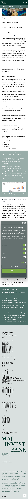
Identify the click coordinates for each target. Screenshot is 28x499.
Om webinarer (5, 426)
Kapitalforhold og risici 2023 (8, 390)
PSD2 (3, 337)
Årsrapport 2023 (5, 412)
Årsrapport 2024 (5, 411)
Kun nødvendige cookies (14, 275)
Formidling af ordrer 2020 (7, 351)
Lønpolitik (4, 382)
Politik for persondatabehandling (9, 377)
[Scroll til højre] (26, 6)
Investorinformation (6, 343)
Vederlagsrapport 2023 (7, 373)
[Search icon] (23, 2)
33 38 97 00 (11, 60)
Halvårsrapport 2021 (6, 422)
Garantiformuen (5, 336)
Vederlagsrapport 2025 (7, 371)
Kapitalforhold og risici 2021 (7, 392)
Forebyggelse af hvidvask (7, 363)
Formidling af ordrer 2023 (7, 348)
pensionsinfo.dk (21, 315)
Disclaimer (4, 425)
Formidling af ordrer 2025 (7, 346)
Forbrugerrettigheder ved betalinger (9, 335)
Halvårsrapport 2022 (6, 421)
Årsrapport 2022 (5, 413)
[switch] (25, 249)
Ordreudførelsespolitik (6, 376)
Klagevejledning (5, 430)
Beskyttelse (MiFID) (6, 342)
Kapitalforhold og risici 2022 (8, 391)
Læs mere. (4, 496)
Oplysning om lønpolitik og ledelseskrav (10, 370)
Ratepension (19, 6)
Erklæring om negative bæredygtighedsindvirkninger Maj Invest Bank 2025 (14, 357)
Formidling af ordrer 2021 (7, 350)
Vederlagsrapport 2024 (7, 372)
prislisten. (23, 47)
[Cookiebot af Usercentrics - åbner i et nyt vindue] (21, 223)
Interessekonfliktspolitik (7, 383)
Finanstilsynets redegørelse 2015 (9, 407)
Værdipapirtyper (5, 344)
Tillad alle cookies (14, 266)
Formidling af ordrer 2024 (7, 347)
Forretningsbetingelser (6, 334)
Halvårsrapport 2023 (6, 420)
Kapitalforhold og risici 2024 (8, 389)
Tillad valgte (14, 270)
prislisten (14, 148)
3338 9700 (14, 289)
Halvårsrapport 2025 (6, 418)
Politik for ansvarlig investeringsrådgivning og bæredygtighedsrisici (11, 379)
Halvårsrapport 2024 (6, 419)
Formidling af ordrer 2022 (7, 349)
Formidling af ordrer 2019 (7, 352)
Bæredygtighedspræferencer (8, 355)
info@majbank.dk (8, 462)
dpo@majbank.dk (5, 433)
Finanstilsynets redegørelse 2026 (9, 403)
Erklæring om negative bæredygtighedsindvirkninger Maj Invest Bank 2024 (14, 359)
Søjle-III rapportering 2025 (7, 388)
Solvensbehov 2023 (6, 397)
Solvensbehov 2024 (6, 396)
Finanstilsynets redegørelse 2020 (9, 406)
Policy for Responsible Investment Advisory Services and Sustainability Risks (14, 381)
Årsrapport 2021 (5, 414)
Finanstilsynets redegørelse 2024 (9, 405)
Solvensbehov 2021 (6, 400)
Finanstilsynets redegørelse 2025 (9, 404)
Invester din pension (8, 6)
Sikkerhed (4, 366)
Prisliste (3, 333)
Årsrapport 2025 (5, 410)
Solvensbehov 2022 (6, 398)
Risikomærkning (5, 345)
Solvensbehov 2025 (6, 395)
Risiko (3, 341)
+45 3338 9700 (6, 461)
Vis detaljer (21, 262)
